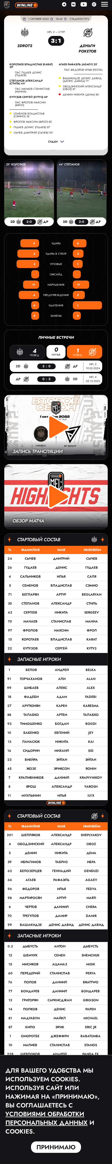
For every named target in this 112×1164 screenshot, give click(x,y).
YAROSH (91, 786)
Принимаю (56, 1147)
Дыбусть (30, 946)
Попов (30, 982)
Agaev (91, 879)
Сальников (30, 576)
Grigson (90, 1000)
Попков (30, 1009)
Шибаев (31, 687)
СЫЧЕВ (91, 558)
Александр (61, 603)
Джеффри (60, 1036)
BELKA (91, 669)
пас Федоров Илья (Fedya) (83, 70)
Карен (61, 705)
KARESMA (91, 705)
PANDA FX (90, 1054)
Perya (91, 973)
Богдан (62, 723)
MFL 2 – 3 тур (56, 32)
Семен (59, 955)
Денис (61, 567)
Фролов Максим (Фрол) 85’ (33, 122)
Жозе (31, 768)
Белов (31, 669)
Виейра (31, 759)
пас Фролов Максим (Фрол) (30, 103)
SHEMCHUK (90, 955)
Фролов (30, 630)
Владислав (61, 585)
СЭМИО (92, 585)
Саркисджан (60, 1000)
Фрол (92, 630)
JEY (91, 732)
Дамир (61, 915)
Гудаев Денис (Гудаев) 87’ (32, 127)
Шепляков (30, 835)
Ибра (91, 862)
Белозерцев (31, 871)
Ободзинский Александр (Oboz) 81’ (82, 88)
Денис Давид (61, 924)
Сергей (61, 648)
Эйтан (61, 759)
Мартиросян (31, 897)
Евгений (61, 732)
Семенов (30, 585)
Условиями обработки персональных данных (46, 1118)
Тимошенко (31, 723)
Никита (61, 612)
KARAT (91, 639)
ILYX (91, 795)
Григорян (30, 1000)
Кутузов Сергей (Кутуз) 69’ (29, 97)
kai (91, 741)
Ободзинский (30, 844)
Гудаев (30, 567)
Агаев (31, 879)
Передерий (30, 973)
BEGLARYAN (91, 594)
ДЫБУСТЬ (90, 946)
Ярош (31, 786)
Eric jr (90, 1027)
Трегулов (31, 915)
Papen (90, 1009)
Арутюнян (31, 705)
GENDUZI (91, 871)
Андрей (62, 669)
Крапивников (31, 777)
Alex (91, 687)
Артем (62, 714)
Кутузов (30, 648)
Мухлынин (31, 795)
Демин (31, 853)
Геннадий (61, 871)
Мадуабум (30, 1018)
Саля (91, 576)
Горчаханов (31, 678)
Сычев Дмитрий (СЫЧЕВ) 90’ (33, 132)
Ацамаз (59, 964)
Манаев (30, 621)
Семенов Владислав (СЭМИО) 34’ (29, 115)
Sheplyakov (91, 835)
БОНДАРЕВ (90, 991)
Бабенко (31, 732)
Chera (91, 906)
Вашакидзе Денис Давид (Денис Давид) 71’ (82, 79)
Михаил (61, 750)
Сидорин (31, 750)
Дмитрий (61, 558)
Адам (62, 696)
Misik (90, 964)
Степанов (30, 603)
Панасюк (31, 741)
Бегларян (30, 594)
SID (91, 750)
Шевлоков (30, 1054)
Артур (61, 594)
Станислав (61, 621)
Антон (60, 946)
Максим (61, 630)
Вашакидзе (31, 924)
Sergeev (91, 612)
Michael (90, 1018)
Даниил (61, 777)
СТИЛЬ (91, 603)
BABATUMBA (90, 1036)
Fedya (91, 888)
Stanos (90, 1045)
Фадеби (31, 696)
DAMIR (91, 915)
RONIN (91, 768)
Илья (61, 576)
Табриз (61, 862)
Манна (91, 621)
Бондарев (30, 991)
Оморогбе (30, 1036)
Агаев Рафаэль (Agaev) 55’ (78, 64)
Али (62, 678)
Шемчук (30, 955)
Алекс (61, 687)
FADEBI (91, 696)
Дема (91, 853)
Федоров (30, 888)
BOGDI (91, 723)
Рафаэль (61, 879)
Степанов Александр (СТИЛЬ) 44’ (26, 82)
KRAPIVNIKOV (91, 777)
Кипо (30, 1027)
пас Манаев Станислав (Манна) (32, 90)
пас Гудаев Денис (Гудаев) (28, 73)
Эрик (59, 1027)
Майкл (60, 1018)
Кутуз (92, 648)
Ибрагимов (31, 862)
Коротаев (30, 639)
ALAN (90, 678)
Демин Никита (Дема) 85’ (81, 94)
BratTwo (90, 982)
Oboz (91, 844)
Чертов (31, 906)
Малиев (30, 1045)
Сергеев (30, 612)
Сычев (30, 558)
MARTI (91, 897)
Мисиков (30, 964)
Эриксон (62, 768)
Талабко (31, 714)
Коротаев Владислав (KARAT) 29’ (31, 66)
